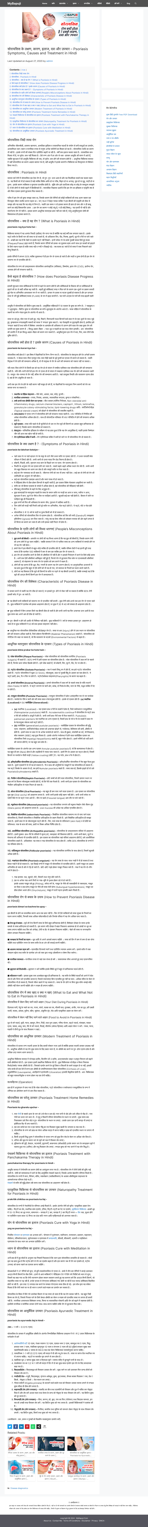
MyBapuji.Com (82, 1518)
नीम (78, 1212)
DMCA (101, 1521)
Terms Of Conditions (71, 1521)
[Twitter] (10, 1426)
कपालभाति (53, 1238)
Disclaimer (86, 1521)
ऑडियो (99, 3)
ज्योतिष (108, 185)
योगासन (17, 1235)
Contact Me (57, 1521)
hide (23, 70)
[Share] (38, 1426)
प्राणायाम (25, 1235)
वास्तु (108, 158)
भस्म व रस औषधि (112, 138)
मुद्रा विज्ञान (110, 150)
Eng (128, 3)
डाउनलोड (62, 3)
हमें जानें (117, 3)
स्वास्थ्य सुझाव (111, 130)
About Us (47, 1521)
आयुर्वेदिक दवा (111, 134)
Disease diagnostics (19, 1488)
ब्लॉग (53, 3)
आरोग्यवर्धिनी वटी (20, 1343)
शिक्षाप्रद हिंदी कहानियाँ (114, 173)
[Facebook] (15, 1426)
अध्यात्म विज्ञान (111, 169)
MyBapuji (14, 3)
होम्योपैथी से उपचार (113, 146)
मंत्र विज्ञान (110, 166)
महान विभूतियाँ (111, 177)
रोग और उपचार (111, 118)
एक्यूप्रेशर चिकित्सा (113, 122)
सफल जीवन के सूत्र (113, 154)
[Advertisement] (122, 48)
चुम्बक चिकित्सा (111, 126)
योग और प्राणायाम (112, 162)
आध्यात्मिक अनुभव (112, 181)
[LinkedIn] (21, 1426)
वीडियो (108, 3)
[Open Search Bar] (135, 3)
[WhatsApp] (33, 1426)
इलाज (74, 3)
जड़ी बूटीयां (110, 142)
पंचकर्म (10, 1183)
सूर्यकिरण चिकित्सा (79, 1209)
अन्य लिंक (87, 3)
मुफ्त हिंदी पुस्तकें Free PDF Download (121, 114)
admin (49, 61)
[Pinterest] (27, 1426)
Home (44, 3)
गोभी (19, 1114)
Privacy (95, 1521)
